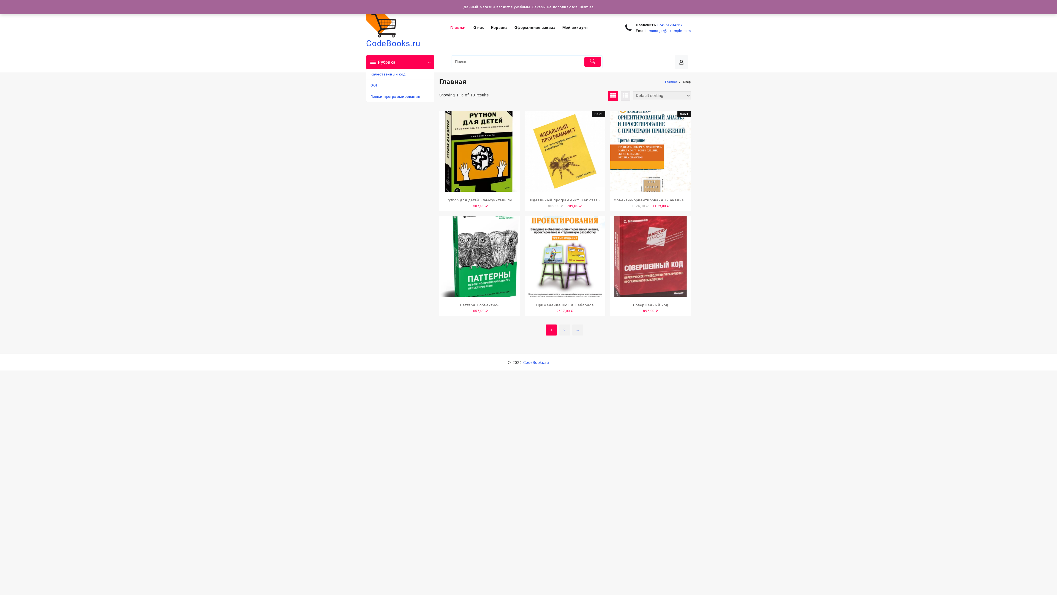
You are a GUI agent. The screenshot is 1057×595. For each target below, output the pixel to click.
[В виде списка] (625, 96)
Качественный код (388, 74)
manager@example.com (670, 31)
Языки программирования (395, 96)
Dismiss (586, 7)
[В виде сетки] (613, 96)
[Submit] (592, 62)
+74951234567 (670, 25)
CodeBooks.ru (393, 43)
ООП (374, 85)
